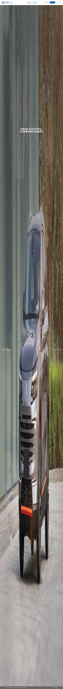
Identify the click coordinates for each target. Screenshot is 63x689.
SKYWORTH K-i (34, 3)
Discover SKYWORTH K (5, 349)
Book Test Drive (58, 349)
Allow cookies (55, 687)
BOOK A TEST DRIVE (52, 2)
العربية (58, 2)
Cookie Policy (25, 687)
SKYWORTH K (29, 3)
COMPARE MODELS (46, 2)
